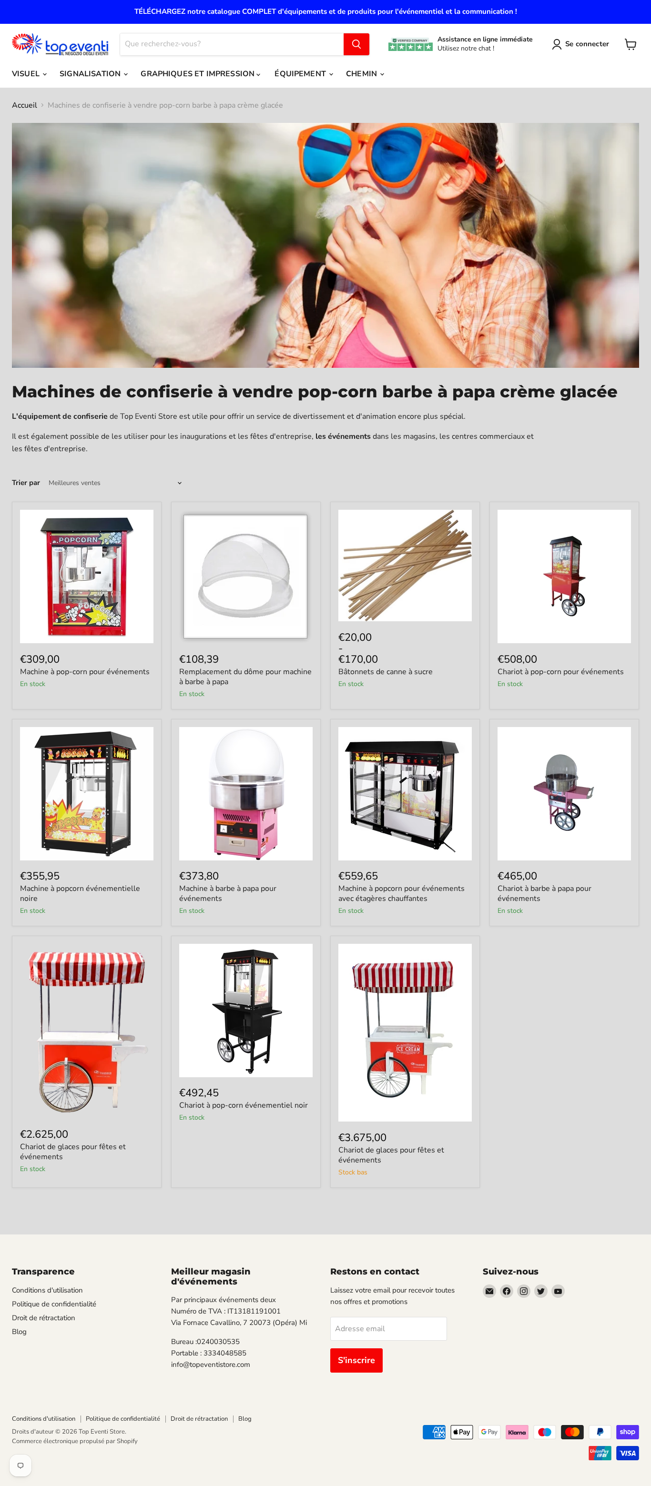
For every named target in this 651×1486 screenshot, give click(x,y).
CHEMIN (362, 74)
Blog (19, 1331)
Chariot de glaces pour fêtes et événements (73, 1152)
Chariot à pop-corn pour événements (561, 672)
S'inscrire (356, 1360)
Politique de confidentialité (54, 1304)
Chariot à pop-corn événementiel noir (243, 1105)
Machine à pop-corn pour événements (85, 672)
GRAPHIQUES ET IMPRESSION (198, 74)
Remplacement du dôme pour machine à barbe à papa (245, 677)
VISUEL (26, 74)
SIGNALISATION (91, 74)
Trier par (26, 483)
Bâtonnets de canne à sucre (385, 672)
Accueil (24, 105)
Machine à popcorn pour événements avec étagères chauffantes (401, 893)
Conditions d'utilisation (47, 1290)
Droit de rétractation (43, 1318)
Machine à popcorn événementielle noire (80, 893)
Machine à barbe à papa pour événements (227, 893)
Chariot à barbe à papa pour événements (544, 893)
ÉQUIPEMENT (301, 74)
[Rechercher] (356, 44)
